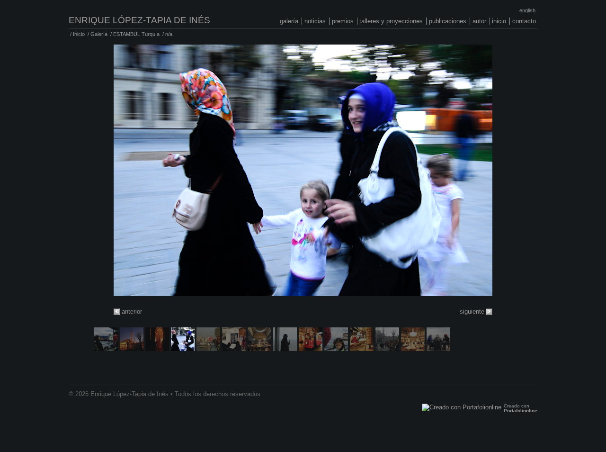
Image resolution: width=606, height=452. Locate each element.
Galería (289, 21)
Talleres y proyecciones (391, 21)
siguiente (472, 311)
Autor (479, 21)
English (527, 10)
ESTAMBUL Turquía (136, 34)
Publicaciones (447, 21)
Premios (343, 21)
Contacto (524, 21)
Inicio (499, 21)
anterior (132, 311)
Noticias (315, 21)
